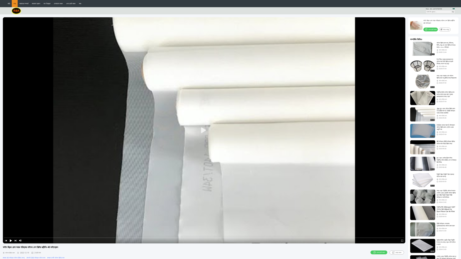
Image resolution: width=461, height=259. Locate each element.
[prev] (6, 240)
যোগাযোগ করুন (58, 4)
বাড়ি (9, 4)
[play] (204, 130)
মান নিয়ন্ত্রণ (47, 4)
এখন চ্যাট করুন (71, 3)
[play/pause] (10, 240)
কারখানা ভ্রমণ (36, 4)
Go (453, 12)
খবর (80, 4)
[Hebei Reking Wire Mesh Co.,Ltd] (16, 11)
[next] (15, 240)
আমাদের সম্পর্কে (23, 4)
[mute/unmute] (20, 240)
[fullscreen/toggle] (402, 240)
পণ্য (14, 4)
